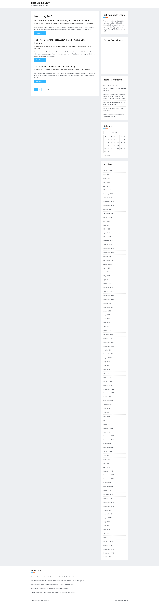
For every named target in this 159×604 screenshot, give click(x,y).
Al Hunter (106, 102)
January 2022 (107, 385)
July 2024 (106, 268)
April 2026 (106, 186)
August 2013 (107, 518)
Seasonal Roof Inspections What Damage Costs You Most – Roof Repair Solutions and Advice (58, 577)
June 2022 (106, 365)
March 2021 (107, 424)
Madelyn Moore (108, 114)
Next (52, 89)
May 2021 (106, 416)
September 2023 (108, 307)
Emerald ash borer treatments (61, 23)
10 (111, 142)
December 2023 (108, 295)
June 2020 (106, 459)
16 (108, 145)
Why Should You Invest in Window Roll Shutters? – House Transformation (52, 584)
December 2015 (108, 475)
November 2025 (108, 205)
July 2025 (106, 221)
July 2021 (106, 408)
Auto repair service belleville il (60, 46)
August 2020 (107, 451)
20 (121, 145)
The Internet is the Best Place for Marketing (54, 66)
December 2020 (108, 436)
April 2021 (106, 420)
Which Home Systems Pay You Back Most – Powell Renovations (49, 588)
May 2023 (106, 323)
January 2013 (107, 545)
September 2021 (108, 401)
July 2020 (106, 455)
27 (121, 148)
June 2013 (106, 526)
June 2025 (106, 225)
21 (124, 145)
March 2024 (107, 283)
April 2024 (106, 280)
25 (114, 148)
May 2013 (106, 529)
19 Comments (89, 23)
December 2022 (108, 342)
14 (48, 90)
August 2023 (107, 311)
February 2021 (108, 428)
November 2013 (108, 506)
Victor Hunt (107, 86)
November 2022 (108, 346)
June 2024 (106, 272)
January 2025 (107, 244)
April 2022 (106, 373)
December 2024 (108, 248)
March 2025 (107, 237)
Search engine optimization (67, 69)
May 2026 (106, 182)
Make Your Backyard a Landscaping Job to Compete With (61, 20)
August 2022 (107, 358)
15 (105, 145)
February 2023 (108, 334)
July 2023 (106, 315)
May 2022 (106, 369)
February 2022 (108, 381)
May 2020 (106, 463)
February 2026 (108, 194)
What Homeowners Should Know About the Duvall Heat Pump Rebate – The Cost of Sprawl (57, 581)
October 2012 (107, 557)
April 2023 (106, 326)
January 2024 (107, 291)
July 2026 (106, 174)
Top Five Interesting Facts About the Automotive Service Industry (61, 41)
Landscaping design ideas (76, 23)
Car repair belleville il (81, 46)
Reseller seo (56, 69)
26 (118, 148)
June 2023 (106, 319)
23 (108, 148)
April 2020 (106, 467)
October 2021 (107, 397)
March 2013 (107, 537)
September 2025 (108, 213)
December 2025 (108, 201)
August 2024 (107, 264)
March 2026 (107, 190)
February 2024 (108, 287)
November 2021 (108, 393)
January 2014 (107, 498)
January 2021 (107, 432)
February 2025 (108, 241)
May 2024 (106, 276)
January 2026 (107, 198)
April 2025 (106, 233)
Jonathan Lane (108, 94)
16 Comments (86, 69)
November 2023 (108, 299)
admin (48, 23)
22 (105, 148)
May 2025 (106, 229)
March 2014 (107, 490)
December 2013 (108, 502)
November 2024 (108, 252)
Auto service (72, 46)
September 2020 (108, 447)
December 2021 (108, 389)
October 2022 (107, 350)
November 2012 (108, 553)
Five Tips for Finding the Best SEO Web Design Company (114, 88)
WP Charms (124, 600)
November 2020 (108, 440)
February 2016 (108, 471)
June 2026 (106, 178)
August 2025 (107, 217)
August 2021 (107, 404)
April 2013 (106, 533)
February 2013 (108, 541)
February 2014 (108, 494)
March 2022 (107, 377)
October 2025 (107, 209)
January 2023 (107, 338)
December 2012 (108, 549)
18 (114, 145)
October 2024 (107, 256)
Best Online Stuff (40, 2)
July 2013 (106, 522)
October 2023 (107, 303)
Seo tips (77, 69)
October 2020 (107, 444)
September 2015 (108, 486)
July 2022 (106, 362)
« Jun (104, 155)
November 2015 (108, 479)
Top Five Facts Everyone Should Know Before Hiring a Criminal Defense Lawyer (114, 96)
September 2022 (108, 354)
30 (108, 151)
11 (114, 142)
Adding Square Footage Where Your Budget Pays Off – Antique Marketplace (53, 592)
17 (111, 145)
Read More (40, 33)
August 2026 (107, 170)
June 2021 (106, 412)
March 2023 (107, 330)
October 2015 (107, 483)
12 (118, 142)
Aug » (109, 155)
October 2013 (107, 510)
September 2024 (108, 260)
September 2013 (108, 514)
